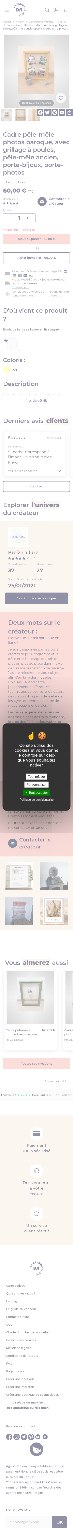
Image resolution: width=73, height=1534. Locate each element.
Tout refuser (36, 776)
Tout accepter (38, 792)
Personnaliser (37, 784)
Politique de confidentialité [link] (37, 799)
